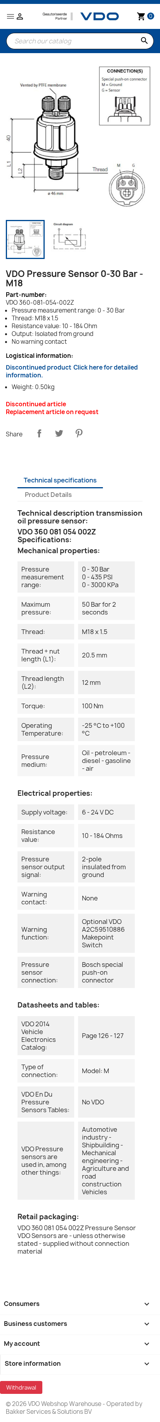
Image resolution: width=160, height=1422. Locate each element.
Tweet (59, 433)
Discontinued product (72, 371)
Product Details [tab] (48, 494)
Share (39, 433)
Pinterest (79, 433)
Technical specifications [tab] (60, 480)
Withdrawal (21, 1387)
